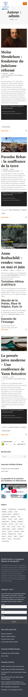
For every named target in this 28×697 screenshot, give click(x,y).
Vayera (3, 538)
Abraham (4, 509)
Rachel (20, 533)
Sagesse (10, 536)
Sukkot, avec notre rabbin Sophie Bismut (12, 669)
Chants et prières (6, 514)
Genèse (20, 519)
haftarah (13, 521)
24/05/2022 (5, 73)
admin (12, 73)
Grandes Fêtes (5, 521)
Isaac (16, 524)
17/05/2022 (5, 169)
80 (14, 444)
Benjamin (4, 511)
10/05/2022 (5, 377)
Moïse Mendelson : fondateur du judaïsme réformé (12, 61)
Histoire (11, 524)
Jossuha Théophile (14, 427)
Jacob (8, 526)
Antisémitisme (21, 509)
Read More (4, 131)
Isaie (21, 524)
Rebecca (4, 536)
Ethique (10, 519)
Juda (23, 526)
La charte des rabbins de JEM (9, 642)
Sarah (15, 536)
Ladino (3, 531)
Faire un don (4, 471)
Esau (19, 516)
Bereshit (11, 511)
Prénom (3, 604)
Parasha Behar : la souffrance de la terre (13, 161)
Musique (4, 533)
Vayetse (9, 538)
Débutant (13, 516)
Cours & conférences (8, 75)
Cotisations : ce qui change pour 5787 (11, 690)
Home (11, 19)
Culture (15, 75)
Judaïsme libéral (6, 126)
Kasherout (20, 529)
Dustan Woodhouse (14, 210)
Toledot (21, 536)
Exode (15, 519)
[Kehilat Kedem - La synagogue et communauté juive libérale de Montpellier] (5, 5)
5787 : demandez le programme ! (10, 687)
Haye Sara (4, 524)
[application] (14, 112)
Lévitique (10, 531)
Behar (3, 213)
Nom (2, 610)
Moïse (22, 531)
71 (7, 444)
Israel (3, 526)
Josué (19, 526)
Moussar (16, 531)
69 (22, 441)
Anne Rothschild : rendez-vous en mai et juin (13, 260)
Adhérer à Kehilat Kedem (8, 636)
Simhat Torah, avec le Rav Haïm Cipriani (12, 666)
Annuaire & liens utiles (7, 639)
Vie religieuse (5, 541)
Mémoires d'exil (12, 533)
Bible (16, 511)
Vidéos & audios (5, 77)
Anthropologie (12, 509)
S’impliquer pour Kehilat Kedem (10, 468)
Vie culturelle (16, 538)
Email (2, 615)
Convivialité (16, 514)
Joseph (13, 526)
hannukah (20, 521)
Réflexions (20, 75)
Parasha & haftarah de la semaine (11, 171)
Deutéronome (5, 516)
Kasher (14, 529)
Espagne (4, 519)
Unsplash (24, 210)
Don (25, 3)
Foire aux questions (6, 634)
